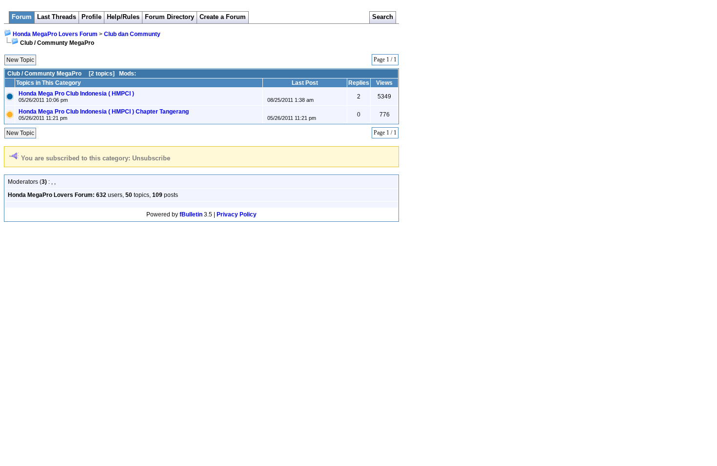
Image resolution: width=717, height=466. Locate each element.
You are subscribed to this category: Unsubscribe (95, 158)
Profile (91, 16)
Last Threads (56, 16)
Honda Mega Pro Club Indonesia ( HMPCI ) (76, 93)
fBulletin (190, 214)
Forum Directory (169, 16)
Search (382, 16)
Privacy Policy (237, 214)
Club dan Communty (132, 34)
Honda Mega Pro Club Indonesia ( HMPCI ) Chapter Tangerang (104, 111)
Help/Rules (123, 16)
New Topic (20, 60)
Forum (22, 16)
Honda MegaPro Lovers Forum (55, 34)
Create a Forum (222, 16)
